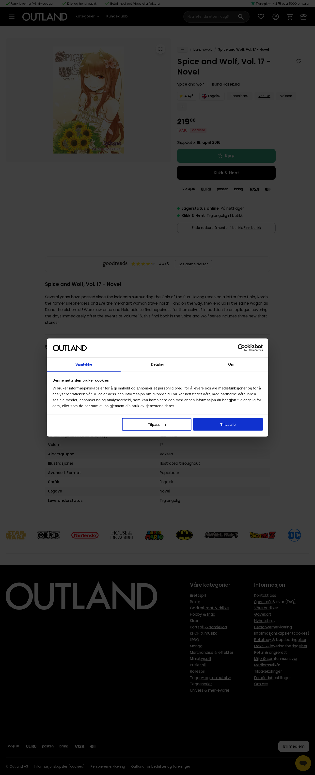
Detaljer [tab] (157, 364)
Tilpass (154, 424)
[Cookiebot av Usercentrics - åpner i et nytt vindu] (241, 348)
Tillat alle (228, 424)
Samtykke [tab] (83, 364)
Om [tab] (231, 364)
